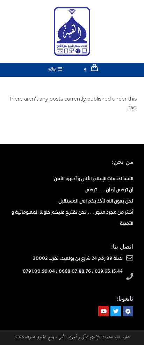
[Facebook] (128, 311)
